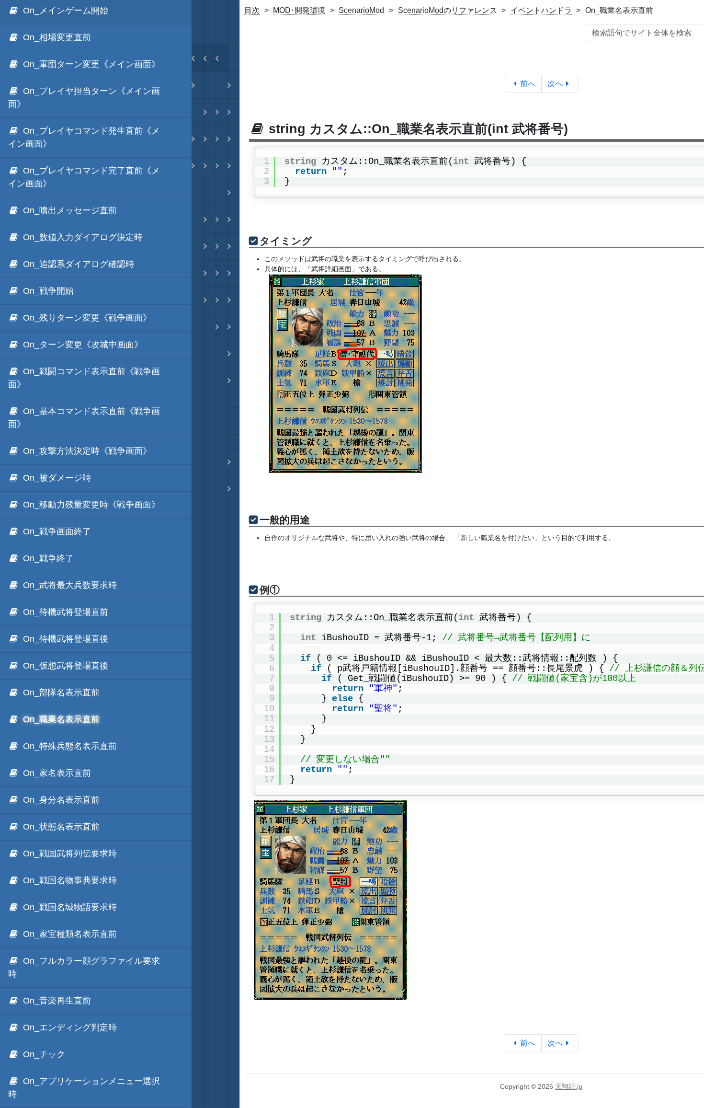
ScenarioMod (361, 10)
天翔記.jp (568, 1086)
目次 (252, 10)
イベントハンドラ (541, 10)
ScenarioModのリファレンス (447, 10)
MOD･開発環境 (299, 10)
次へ (555, 84)
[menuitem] (96, 37)
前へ (527, 84)
